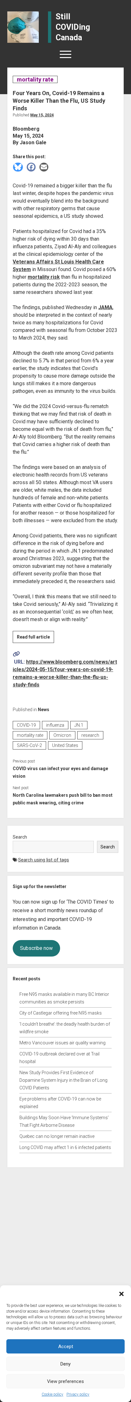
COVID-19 (26, 725)
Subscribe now (36, 948)
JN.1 (78, 725)
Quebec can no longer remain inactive (56, 1136)
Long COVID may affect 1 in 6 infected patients (65, 1147)
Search (20, 837)
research (90, 735)
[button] (121, 1293)
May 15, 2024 (42, 115)
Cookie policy (52, 1394)
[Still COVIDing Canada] (23, 26)
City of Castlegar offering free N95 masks (60, 1013)
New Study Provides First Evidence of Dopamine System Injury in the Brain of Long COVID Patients (63, 1080)
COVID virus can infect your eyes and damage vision (60, 772)
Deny (65, 1364)
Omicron (62, 735)
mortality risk (44, 277)
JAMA (105, 307)
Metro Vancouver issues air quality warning (62, 1042)
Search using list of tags (43, 860)
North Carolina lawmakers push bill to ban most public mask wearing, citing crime (63, 799)
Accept (65, 1346)
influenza (55, 725)
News (43, 709)
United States (65, 745)
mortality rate (35, 79)
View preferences (65, 1381)
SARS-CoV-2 (29, 745)
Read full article (35, 638)
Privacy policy (77, 1394)
